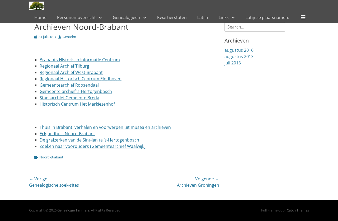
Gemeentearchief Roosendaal (69, 85)
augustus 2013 (238, 56)
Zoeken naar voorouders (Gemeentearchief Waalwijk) (92, 146)
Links (224, 17)
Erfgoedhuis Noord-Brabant (67, 134)
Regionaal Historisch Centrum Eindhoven (80, 79)
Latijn (202, 17)
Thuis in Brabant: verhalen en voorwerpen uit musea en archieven (105, 127)
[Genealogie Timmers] (36, 6)
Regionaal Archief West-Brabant (71, 72)
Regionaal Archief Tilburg (64, 66)
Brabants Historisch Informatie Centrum (80, 60)
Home (40, 17)
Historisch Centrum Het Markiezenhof (77, 104)
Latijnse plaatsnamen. (267, 17)
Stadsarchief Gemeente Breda (69, 98)
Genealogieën (126, 17)
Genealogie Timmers (73, 210)
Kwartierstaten (172, 17)
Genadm (69, 36)
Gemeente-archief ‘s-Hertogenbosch (76, 91)
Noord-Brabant (51, 157)
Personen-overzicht (76, 17)
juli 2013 (232, 63)
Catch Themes (298, 210)
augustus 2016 (238, 50)
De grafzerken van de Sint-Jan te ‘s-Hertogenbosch (89, 140)
